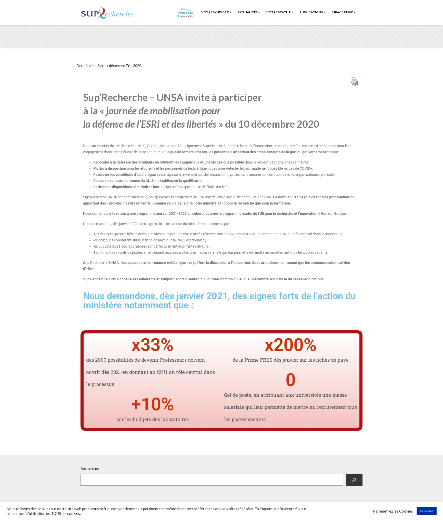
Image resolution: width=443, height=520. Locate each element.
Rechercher (89, 468)
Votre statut (278, 12)
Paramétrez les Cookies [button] (393, 511)
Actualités (248, 12)
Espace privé (342, 12)
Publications (311, 12)
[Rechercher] (354, 480)
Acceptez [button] (427, 511)
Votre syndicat (215, 12)
